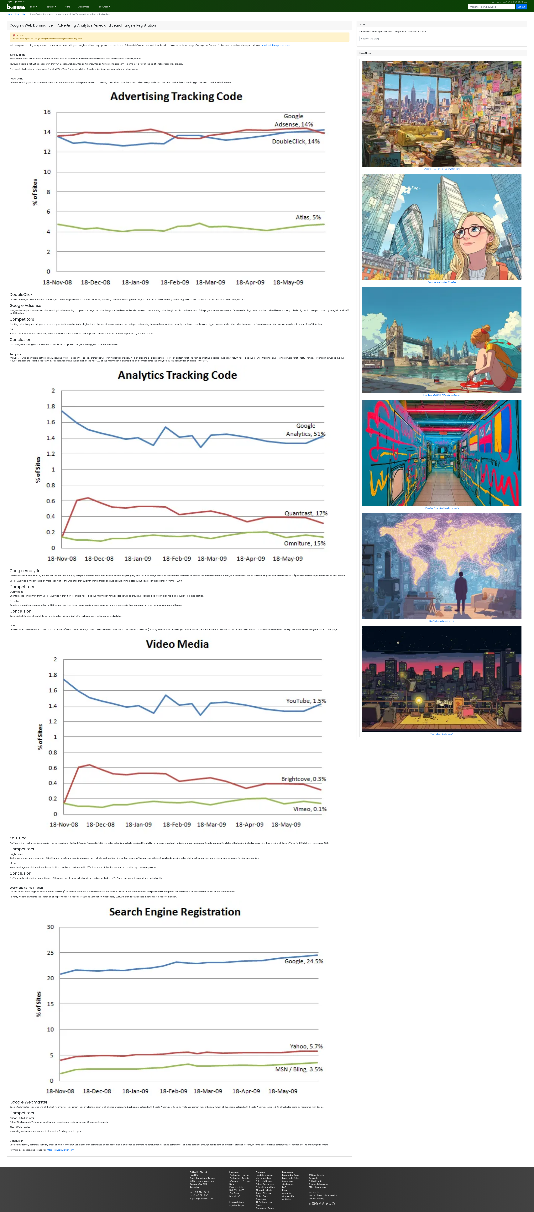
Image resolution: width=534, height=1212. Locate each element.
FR (495, 2)
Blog (17, 14)
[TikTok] (320, 1203)
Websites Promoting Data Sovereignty (442, 508)
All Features (261, 1202)
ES (498, 2)
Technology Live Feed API (442, 734)
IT (500, 2)
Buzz (24, 14)
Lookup (522, 6)
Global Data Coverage (262, 1198)
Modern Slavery (316, 1198)
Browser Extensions (318, 1184)
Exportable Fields (290, 1178)
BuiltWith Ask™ (236, 1190)
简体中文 (520, 2)
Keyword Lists (236, 1187)
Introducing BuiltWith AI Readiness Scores (441, 395)
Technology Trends (239, 1178)
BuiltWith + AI (315, 1181)
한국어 (510, 2)
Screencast (288, 1181)
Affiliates (286, 1199)
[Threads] (323, 1203)
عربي (525, 2)
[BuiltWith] (16, 7)
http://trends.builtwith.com (60, 1150)
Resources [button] (103, 6)
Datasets (313, 1178)
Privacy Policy (330, 1195)
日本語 (515, 2)
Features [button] (50, 6)
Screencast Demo (265, 1208)
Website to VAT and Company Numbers (442, 169)
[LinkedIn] (313, 1203)
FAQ (284, 1187)
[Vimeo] (326, 1203)
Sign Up (233, 1205)
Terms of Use (315, 1195)
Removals (314, 1192)
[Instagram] (333, 1203)
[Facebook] (316, 1203)
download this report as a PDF (276, 45)
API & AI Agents (316, 1175)
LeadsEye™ (234, 1196)
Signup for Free (19, 2)
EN (490, 2)
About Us (286, 1193)
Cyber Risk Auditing (265, 1187)
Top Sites (234, 1193)
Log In (9, 2)
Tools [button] (32, 6)
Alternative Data (264, 1190)
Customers (83, 6)
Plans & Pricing (236, 1202)
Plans (67, 6)
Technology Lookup (239, 1175)
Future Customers (265, 1184)
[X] (310, 1203)
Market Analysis (263, 1178)
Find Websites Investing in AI (441, 621)
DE (493, 2)
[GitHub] (330, 1203)
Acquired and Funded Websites (442, 282)
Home (9, 14)
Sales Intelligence (264, 1181)
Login (241, 1205)
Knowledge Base (290, 1175)
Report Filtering (263, 1193)
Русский (504, 2)
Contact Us (288, 1196)
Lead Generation (264, 1175)
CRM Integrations (317, 1187)
